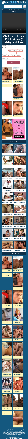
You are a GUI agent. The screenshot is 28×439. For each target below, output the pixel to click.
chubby (13, 55)
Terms (11, 438)
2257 (7, 438)
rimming (8, 53)
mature (4, 55)
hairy (22, 53)
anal (10, 50)
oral (4, 53)
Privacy (16, 438)
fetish (18, 53)
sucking (18, 55)
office (9, 55)
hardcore (21, 50)
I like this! (13, 62)
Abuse (20, 438)
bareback (15, 50)
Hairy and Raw (12, 47)
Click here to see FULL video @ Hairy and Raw (14, 39)
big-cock (13, 53)
